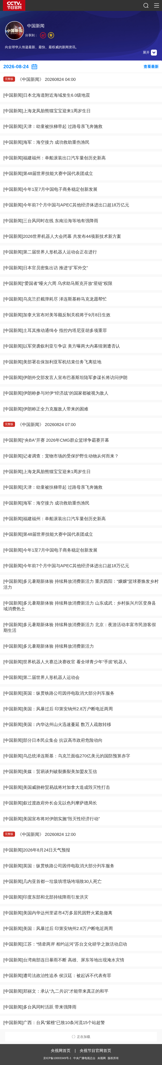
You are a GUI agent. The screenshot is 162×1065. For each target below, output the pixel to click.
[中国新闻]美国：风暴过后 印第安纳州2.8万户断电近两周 (58, 708)
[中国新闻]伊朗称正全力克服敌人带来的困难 (45, 408)
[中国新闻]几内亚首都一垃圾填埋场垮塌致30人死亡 (52, 881)
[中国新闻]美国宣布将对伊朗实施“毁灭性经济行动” (51, 818)
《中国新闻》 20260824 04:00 (40, 79)
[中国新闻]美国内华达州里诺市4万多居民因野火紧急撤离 (57, 912)
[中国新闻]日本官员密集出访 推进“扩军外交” (45, 267)
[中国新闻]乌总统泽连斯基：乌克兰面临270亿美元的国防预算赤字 (66, 755)
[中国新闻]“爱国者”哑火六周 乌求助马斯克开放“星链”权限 (57, 283)
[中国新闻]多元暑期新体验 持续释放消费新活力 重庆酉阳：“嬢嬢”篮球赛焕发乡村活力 (81, 584)
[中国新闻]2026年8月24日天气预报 (36, 850)
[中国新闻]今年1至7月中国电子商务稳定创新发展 (50, 189)
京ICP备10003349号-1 (57, 1058)
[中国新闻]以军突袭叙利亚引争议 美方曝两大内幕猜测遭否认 (61, 346)
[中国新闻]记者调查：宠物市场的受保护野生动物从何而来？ (61, 456)
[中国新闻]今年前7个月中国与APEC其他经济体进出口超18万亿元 (66, 204)
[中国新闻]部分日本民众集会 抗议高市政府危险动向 (53, 740)
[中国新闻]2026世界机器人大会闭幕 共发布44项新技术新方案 (62, 236)
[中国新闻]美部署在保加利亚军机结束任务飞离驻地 (52, 361)
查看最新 (151, 66)
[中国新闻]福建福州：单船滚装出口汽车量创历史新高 (54, 157)
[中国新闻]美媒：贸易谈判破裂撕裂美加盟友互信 (50, 771)
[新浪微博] (43, 35)
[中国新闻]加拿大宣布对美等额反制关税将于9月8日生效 (56, 314)
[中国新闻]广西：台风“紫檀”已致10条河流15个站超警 (54, 1022)
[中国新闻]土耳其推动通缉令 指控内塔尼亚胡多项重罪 (55, 330)
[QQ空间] (51, 35)
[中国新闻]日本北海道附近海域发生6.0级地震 (46, 95)
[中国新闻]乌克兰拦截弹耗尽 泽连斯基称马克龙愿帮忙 (55, 299)
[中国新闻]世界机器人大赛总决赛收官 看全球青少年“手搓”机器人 (65, 661)
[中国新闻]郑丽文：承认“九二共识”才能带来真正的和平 (55, 991)
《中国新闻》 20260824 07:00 (40, 424)
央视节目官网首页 (95, 1050)
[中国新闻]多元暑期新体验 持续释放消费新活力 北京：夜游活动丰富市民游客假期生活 (79, 627)
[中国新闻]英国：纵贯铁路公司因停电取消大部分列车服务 (58, 693)
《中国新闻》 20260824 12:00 (40, 834)
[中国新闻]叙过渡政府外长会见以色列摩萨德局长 (50, 802)
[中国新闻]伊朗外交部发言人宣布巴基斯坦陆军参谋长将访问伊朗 (65, 377)
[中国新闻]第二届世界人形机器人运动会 (41, 677)
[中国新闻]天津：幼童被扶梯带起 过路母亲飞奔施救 (53, 126)
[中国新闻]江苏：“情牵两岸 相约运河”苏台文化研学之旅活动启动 (65, 944)
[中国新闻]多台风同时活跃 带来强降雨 (39, 1007)
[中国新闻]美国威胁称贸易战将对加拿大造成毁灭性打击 (56, 787)
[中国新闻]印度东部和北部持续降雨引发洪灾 (45, 897)
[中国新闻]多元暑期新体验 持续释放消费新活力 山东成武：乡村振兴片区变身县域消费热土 (79, 606)
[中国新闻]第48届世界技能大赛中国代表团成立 (48, 173)
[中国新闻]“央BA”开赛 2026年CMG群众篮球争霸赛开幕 (56, 440)
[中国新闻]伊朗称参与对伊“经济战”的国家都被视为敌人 (55, 393)
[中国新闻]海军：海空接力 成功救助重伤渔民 (46, 142)
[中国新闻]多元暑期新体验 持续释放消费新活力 (48, 646)
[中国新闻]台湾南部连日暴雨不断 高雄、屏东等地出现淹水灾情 (63, 959)
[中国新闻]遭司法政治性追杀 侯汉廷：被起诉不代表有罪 (57, 975)
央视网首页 (61, 1050)
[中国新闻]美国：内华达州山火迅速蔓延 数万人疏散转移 (57, 724)
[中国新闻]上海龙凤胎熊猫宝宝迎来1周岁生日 (47, 110)
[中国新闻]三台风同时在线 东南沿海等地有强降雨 (50, 220)
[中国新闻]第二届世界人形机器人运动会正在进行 (50, 251)
